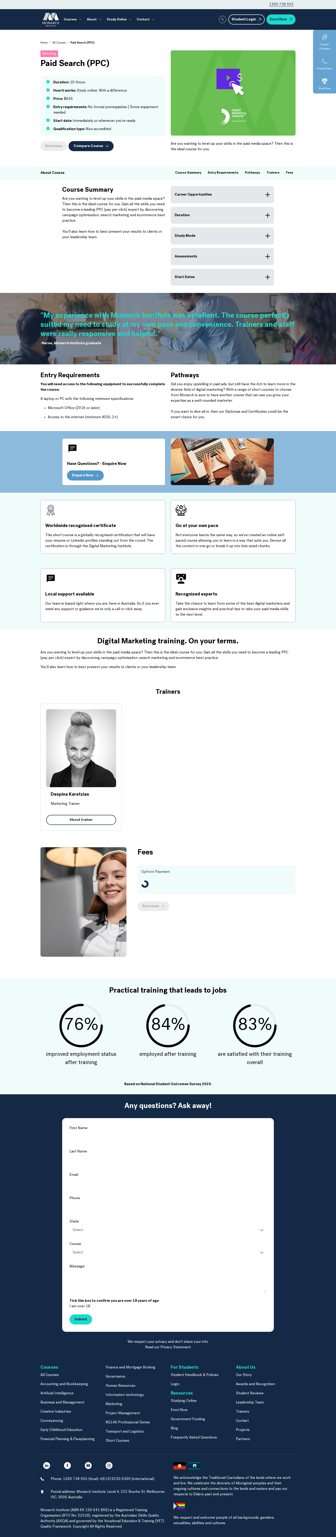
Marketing (114, 1404)
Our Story (244, 1375)
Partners (243, 1439)
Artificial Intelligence (57, 1393)
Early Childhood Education (61, 1430)
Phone (74, 1198)
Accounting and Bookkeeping (64, 1384)
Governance (115, 1377)
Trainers (242, 1412)
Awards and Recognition (255, 1384)
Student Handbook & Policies (195, 1375)
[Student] (168, 1312)
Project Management (123, 1413)
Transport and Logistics (125, 1431)
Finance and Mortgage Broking (130, 1367)
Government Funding (188, 1419)
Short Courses (117, 1441)
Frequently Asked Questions (194, 1437)
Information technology (125, 1395)
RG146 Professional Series (128, 1422)
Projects (243, 1430)
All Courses (59, 42)
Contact (242, 1421)
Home (44, 42)
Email (73, 1175)
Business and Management (62, 1402)
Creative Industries (55, 1412)
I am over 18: (80, 1306)
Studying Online (184, 1401)
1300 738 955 (281, 4)
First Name (78, 1128)
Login (175, 1384)
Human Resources (120, 1386)
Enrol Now (179, 1410)
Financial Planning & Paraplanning (67, 1439)
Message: (77, 1266)
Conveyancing (51, 1421)
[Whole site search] (223, 19)
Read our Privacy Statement (168, 1347)
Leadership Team (250, 1402)
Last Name (78, 1151)
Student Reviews (250, 1393)
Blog (174, 1428)
